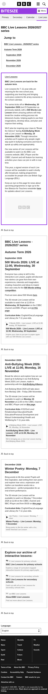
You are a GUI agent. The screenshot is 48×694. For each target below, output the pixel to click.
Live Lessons (11, 77)
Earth (3, 655)
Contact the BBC (7, 677)
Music (19, 660)
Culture (20, 650)
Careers (19, 677)
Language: (6, 626)
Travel (19, 645)
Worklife (20, 640)
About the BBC (19, 667)
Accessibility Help (17, 672)
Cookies (4, 672)
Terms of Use (6, 667)
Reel (2, 660)
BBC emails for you (32, 677)
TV (35, 640)
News (3, 645)
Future (19, 655)
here (39, 188)
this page (31, 404)
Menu (43, 11)
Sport (3, 650)
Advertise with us (7, 682)
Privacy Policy (33, 667)
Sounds (37, 650)
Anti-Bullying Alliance (33, 384)
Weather (37, 645)
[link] (7, 230)
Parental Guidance (34, 672)
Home (3, 640)
